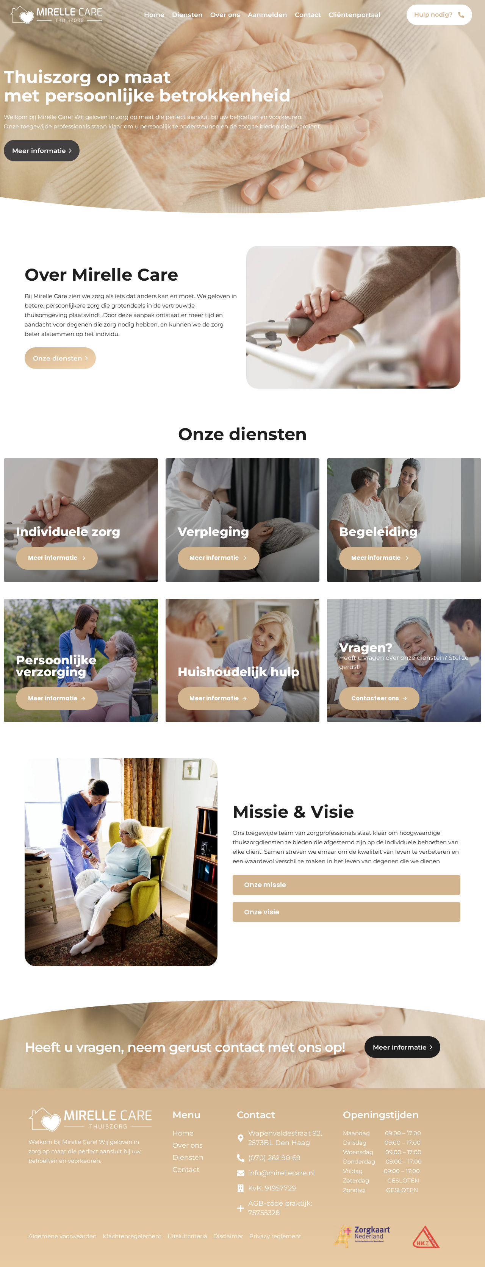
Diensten (187, 15)
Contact (308, 15)
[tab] (346, 885)
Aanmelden (267, 15)
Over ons (225, 15)
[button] (346, 885)
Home (154, 15)
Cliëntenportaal (354, 15)
